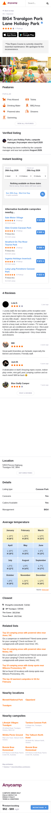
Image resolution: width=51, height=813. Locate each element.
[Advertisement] (25, 427)
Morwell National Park (12, 700)
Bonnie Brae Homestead (8, 748)
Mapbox (6, 767)
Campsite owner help (11, 793)
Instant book (38, 807)
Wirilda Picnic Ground (12, 735)
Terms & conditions (10, 799)
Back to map (9, 11)
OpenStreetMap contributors (20, 767)
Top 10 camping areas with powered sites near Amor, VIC (24, 634)
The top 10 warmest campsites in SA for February (20, 680)
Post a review (25, 393)
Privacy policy (8, 797)
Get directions (25, 473)
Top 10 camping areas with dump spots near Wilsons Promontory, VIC (23, 666)
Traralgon (7, 705)
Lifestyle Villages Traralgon (10, 724)
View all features (25, 123)
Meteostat (45, 590)
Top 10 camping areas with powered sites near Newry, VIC (24, 650)
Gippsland (9, 14)
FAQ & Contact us (9, 795)
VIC (3, 14)
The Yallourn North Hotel (34, 736)
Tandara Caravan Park (36, 723)
